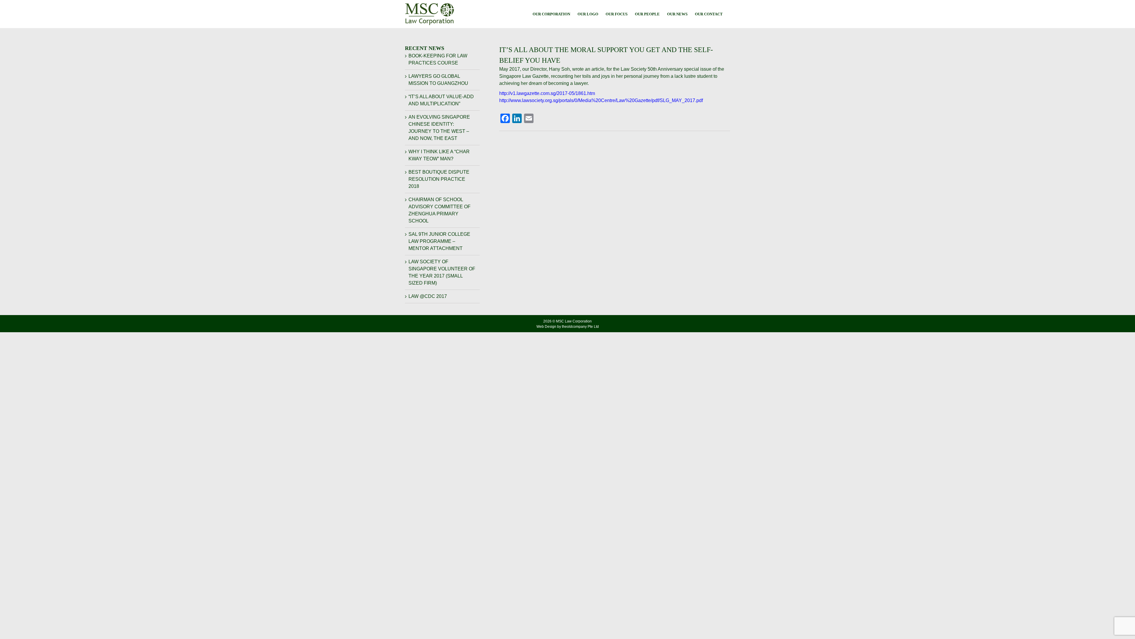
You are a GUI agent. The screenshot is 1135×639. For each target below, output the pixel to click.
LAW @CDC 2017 (427, 296)
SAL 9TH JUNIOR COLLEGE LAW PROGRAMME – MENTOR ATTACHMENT (439, 241)
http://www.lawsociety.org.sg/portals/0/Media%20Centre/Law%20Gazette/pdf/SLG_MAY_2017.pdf (601, 100)
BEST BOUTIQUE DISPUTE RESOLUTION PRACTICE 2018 (438, 179)
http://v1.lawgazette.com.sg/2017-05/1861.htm (547, 93)
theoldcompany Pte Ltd (580, 327)
